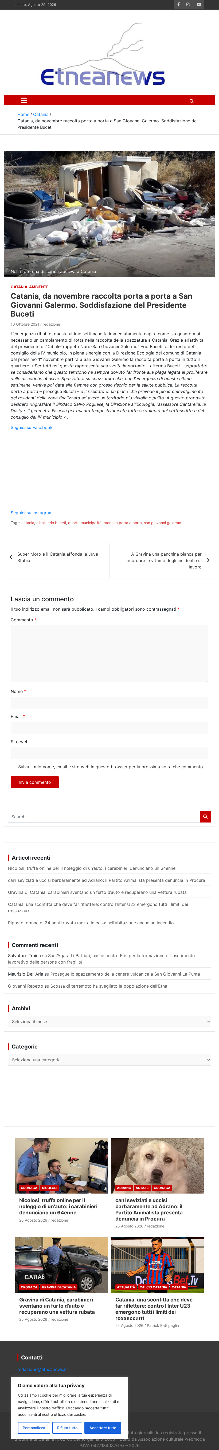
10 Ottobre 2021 (25, 324)
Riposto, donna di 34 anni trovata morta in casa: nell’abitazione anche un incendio (91, 922)
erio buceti (57, 522)
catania (27, 522)
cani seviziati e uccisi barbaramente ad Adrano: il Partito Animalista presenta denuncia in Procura (106, 880)
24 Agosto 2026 (129, 1325)
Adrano (124, 1188)
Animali (142, 1188)
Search (205, 817)
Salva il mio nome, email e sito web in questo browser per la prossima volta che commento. (111, 766)
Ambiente (39, 286)
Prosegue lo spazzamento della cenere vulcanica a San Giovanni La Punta (125, 974)
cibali (40, 522)
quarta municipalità (84, 522)
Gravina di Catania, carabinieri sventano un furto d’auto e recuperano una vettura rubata (97, 892)
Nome (18, 691)
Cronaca (29, 1188)
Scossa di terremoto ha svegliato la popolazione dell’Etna (108, 986)
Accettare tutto (102, 1427)
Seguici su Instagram (32, 512)
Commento (24, 619)
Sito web (20, 741)
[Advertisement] (109, 472)
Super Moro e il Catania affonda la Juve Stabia (57, 557)
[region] (69, 1408)
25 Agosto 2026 (33, 1220)
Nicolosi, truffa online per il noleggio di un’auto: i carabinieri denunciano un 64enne (91, 868)
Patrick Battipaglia (163, 1325)
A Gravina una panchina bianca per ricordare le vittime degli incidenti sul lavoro (164, 560)
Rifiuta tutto (67, 1427)
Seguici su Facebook (32, 427)
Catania (19, 286)
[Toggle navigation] (23, 100)
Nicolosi (49, 1188)
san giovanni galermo (162, 522)
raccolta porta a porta (123, 522)
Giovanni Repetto (25, 986)
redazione (51, 324)
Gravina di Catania (59, 1287)
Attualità (126, 1287)
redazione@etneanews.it (42, 1369)
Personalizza (34, 1427)
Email (18, 716)
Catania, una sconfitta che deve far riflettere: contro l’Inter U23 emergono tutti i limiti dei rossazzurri (154, 1309)
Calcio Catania (153, 1287)
